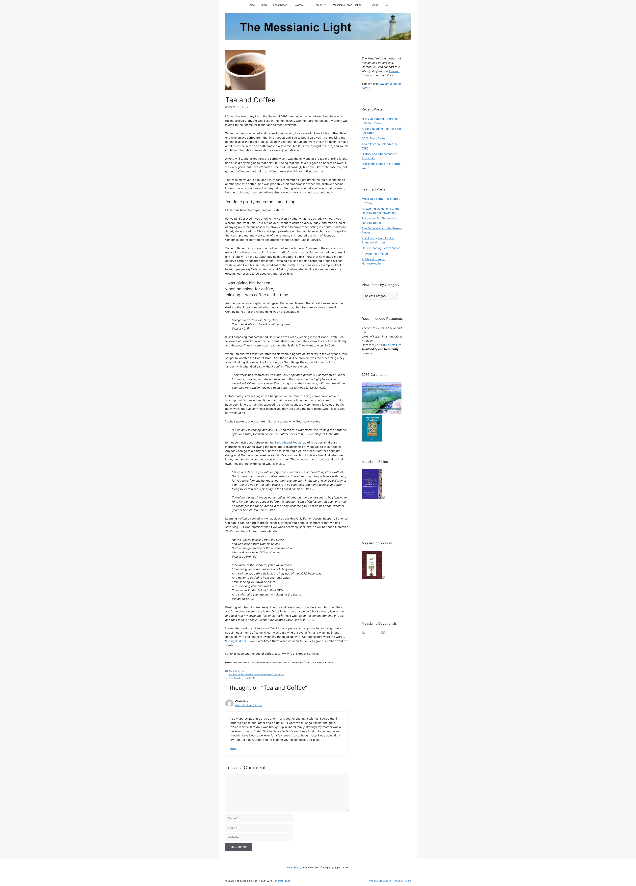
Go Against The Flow (240, 641)
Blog (264, 4)
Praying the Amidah (375, 253)
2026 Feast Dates (373, 138)
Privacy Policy (402, 880)
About (375, 4)
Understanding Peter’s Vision (381, 248)
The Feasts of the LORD (242, 678)
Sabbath (280, 442)
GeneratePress (281, 880)
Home (251, 4)
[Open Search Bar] (387, 5)
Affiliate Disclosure (380, 880)
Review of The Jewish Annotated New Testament (256, 674)
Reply (233, 748)
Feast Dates (280, 4)
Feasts (297, 442)
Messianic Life (237, 671)
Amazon (394, 71)
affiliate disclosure (389, 345)
